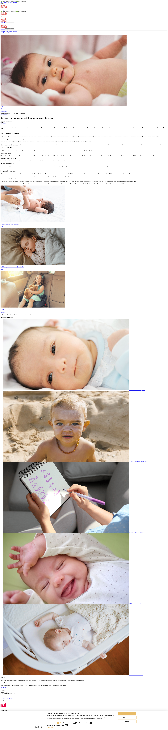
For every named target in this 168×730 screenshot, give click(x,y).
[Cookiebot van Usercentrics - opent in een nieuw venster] (38, 727)
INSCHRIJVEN (4, 687)
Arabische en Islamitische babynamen (137, 390)
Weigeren (127, 721)
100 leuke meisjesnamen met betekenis (137, 532)
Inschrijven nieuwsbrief (5, 10)
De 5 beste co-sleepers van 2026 (136, 675)
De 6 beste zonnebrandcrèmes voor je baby (138, 461)
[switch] (75, 723)
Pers (16, 2)
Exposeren (3, 2)
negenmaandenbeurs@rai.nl (6, 698)
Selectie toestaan (127, 717)
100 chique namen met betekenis (136, 603)
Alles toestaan (127, 713)
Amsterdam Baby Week (10, 2)
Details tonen (50, 727)
